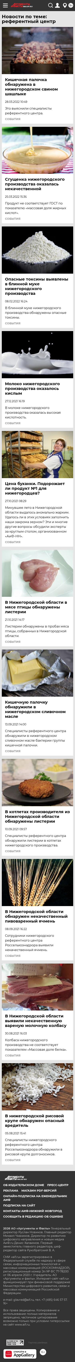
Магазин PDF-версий (39, 1190)
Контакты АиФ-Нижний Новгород (32, 1211)
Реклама (10, 1190)
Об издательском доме (23, 1185)
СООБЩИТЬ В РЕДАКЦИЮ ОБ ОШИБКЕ (33, 1216)
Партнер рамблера (37, 1342)
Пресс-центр (57, 1185)
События (12, 119)
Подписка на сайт (19, 1205)
